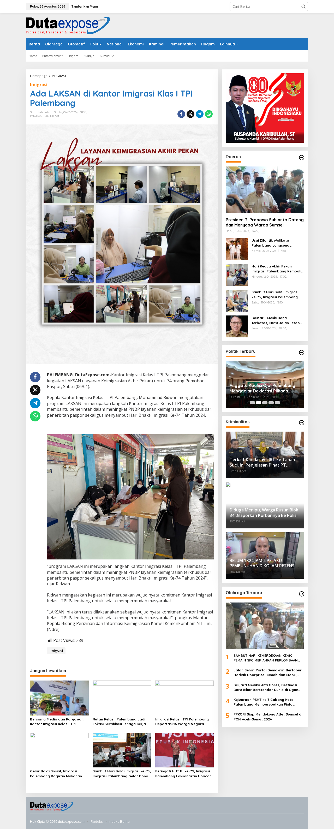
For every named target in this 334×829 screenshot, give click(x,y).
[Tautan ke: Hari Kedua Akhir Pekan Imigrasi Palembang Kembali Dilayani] (237, 274)
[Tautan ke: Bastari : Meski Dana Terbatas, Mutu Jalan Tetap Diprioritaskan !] (237, 326)
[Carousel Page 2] (258, 402)
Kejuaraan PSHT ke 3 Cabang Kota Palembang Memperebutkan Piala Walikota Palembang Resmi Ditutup (264, 702)
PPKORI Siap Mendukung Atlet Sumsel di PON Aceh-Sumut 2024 (268, 716)
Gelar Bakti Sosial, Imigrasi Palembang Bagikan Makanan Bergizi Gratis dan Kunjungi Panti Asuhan (58, 773)
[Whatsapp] (209, 114)
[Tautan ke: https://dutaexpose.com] (302, 157)
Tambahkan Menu (84, 6)
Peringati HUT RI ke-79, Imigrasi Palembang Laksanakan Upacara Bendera (184, 773)
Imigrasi (38, 84)
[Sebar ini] (181, 114)
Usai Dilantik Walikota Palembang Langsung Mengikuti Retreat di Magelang (270, 243)
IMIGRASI (36, 116)
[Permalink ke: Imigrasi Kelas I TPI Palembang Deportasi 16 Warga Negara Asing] (184, 697)
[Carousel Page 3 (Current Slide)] (264, 402)
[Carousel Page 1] (252, 402)
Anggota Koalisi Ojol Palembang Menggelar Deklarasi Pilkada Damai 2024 (262, 388)
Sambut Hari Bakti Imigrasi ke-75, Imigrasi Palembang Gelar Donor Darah (122, 773)
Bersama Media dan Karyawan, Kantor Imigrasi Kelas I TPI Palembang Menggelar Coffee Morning (57, 721)
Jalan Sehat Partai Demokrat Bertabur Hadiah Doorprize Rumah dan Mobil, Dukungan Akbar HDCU (268, 672)
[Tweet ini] (190, 114)
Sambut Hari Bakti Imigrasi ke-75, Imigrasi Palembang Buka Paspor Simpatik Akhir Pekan (275, 294)
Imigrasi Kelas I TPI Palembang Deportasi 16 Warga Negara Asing (182, 721)
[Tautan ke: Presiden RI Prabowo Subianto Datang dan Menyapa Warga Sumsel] (265, 189)
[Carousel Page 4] (271, 402)
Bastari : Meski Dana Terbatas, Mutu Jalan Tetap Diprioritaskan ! (276, 320)
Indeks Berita (119, 821)
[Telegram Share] (200, 114)
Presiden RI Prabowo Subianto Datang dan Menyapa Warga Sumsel (265, 222)
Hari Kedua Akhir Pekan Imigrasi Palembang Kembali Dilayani (276, 268)
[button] (303, 6)
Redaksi (97, 821)
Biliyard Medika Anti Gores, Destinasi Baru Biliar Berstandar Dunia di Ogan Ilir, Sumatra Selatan (266, 687)
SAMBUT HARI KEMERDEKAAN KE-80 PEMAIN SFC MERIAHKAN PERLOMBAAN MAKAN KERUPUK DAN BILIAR (266, 658)
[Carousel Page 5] (277, 402)
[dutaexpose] (68, 25)
